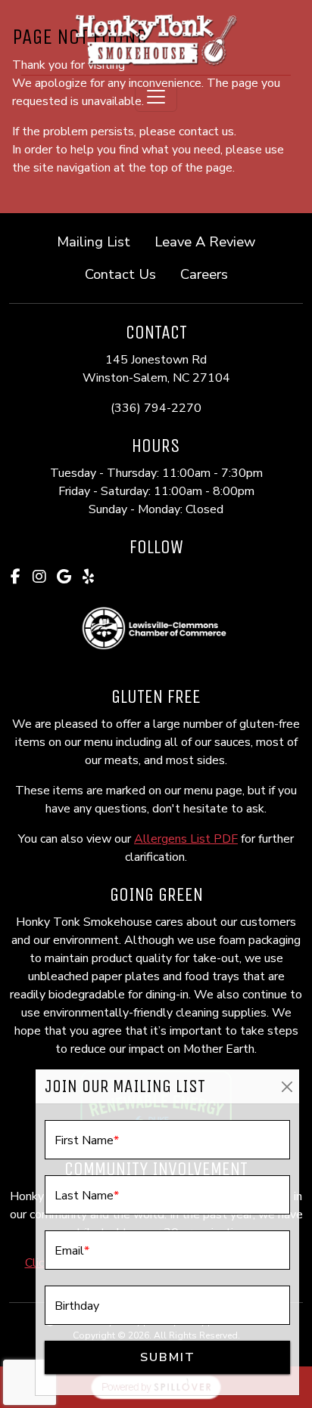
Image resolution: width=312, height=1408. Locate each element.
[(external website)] (156, 629)
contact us (206, 131)
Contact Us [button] (126, 273)
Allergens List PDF (186, 839)
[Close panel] (287, 1086)
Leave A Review (210, 241)
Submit (167, 1357)
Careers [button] (210, 273)
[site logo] (156, 39)
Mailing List (93, 241)
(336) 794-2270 (156, 408)
